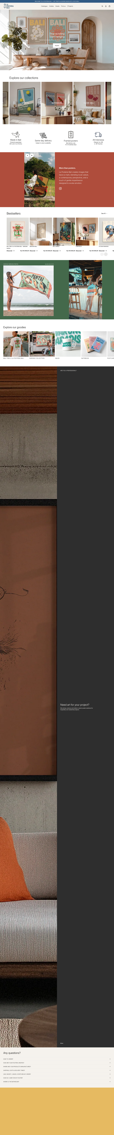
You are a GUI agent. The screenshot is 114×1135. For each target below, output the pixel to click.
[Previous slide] (101, 254)
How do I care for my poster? (13, 1078)
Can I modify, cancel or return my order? (17, 1074)
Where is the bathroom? (11, 1081)
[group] (25, 103)
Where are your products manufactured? (17, 1066)
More (61, 1043)
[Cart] (109, 6)
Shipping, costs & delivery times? (14, 1070)
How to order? (8, 1059)
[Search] (102, 6)
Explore (57, 45)
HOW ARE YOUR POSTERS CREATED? (13, 1063)
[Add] (51, 313)
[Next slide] (105, 254)
